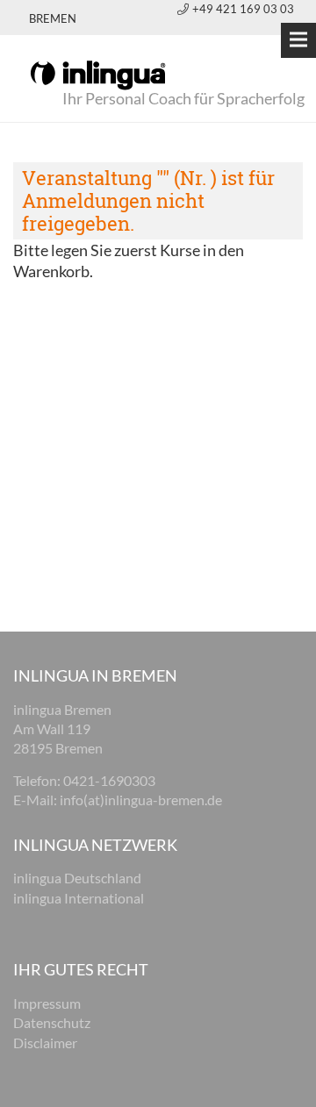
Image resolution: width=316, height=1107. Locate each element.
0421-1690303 (109, 780)
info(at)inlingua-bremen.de (141, 799)
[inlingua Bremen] (98, 73)
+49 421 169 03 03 (243, 9)
